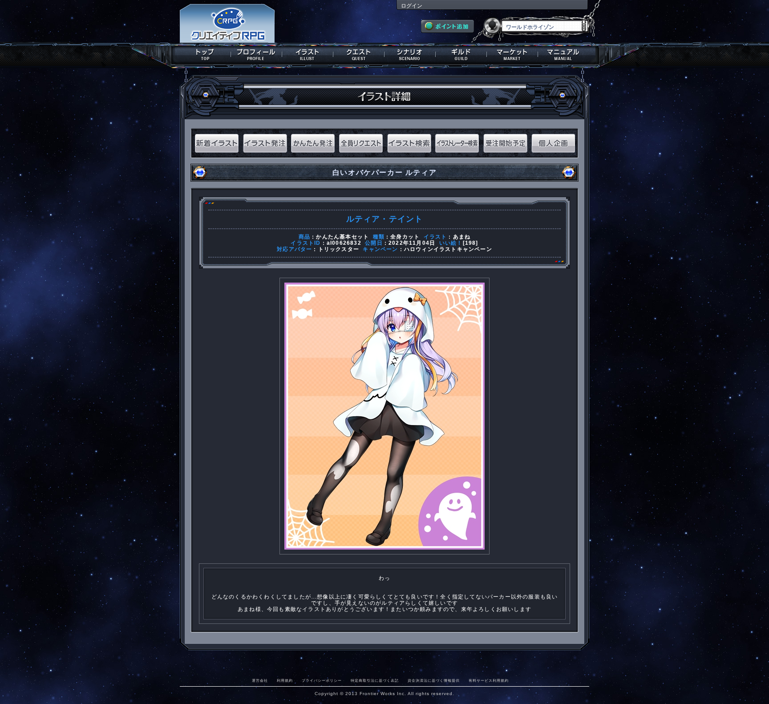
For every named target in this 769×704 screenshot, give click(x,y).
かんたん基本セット (342, 237)
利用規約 (285, 680)
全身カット (405, 237)
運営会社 (260, 680)
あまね (462, 237)
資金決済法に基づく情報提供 (434, 680)
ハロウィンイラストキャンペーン (448, 249)
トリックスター (338, 249)
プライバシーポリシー (322, 680)
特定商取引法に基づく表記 (375, 680)
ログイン (411, 6)
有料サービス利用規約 (489, 680)
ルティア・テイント (384, 218)
